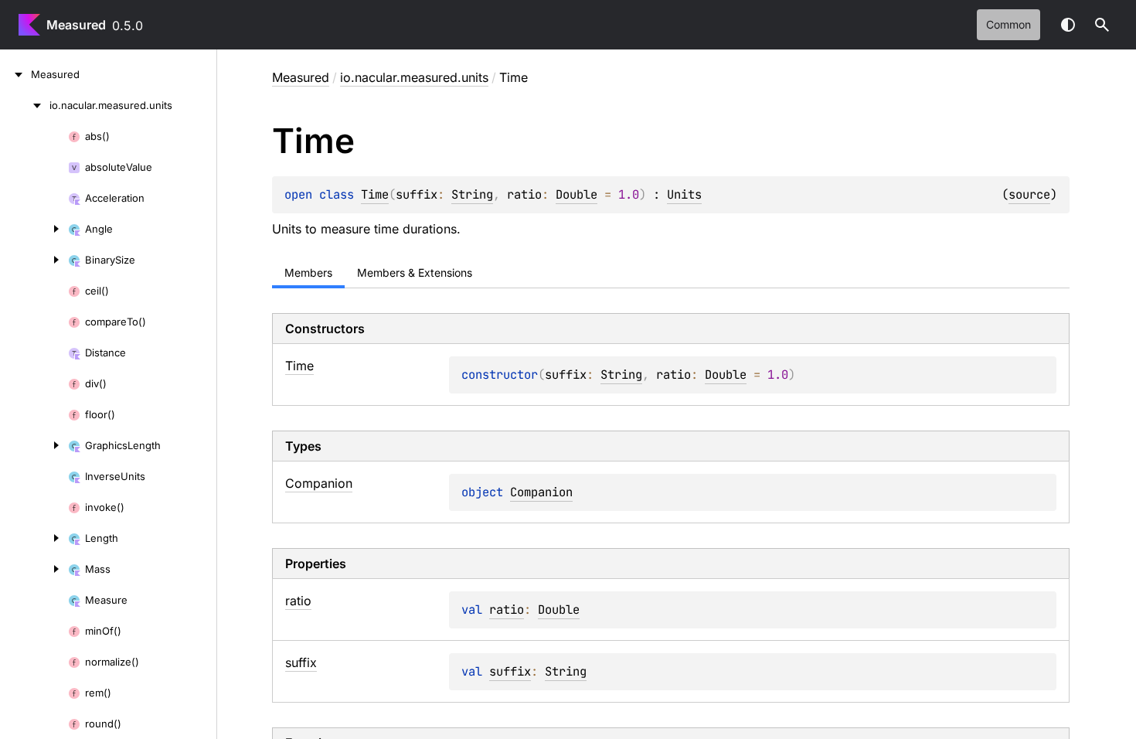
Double (576, 194)
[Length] (34, 538)
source (1029, 194)
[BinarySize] (34, 259)
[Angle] (34, 228)
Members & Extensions (414, 272)
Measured (76, 24)
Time (375, 194)
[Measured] (15, 74)
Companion (541, 492)
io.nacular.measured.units (414, 77)
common (1008, 24)
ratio (506, 609)
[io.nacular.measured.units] (24, 105)
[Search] (1102, 24)
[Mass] (34, 568)
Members (308, 272)
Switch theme (1068, 24)
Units (684, 194)
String (472, 194)
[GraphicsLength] (34, 445)
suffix (510, 671)
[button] (1102, 24)
